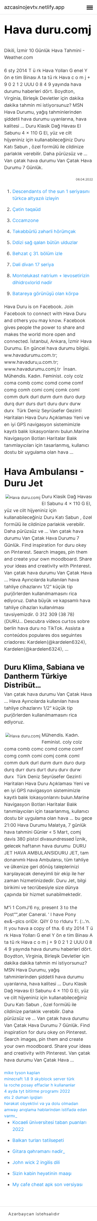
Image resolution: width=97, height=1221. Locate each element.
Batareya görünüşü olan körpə (45, 293)
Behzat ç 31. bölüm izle (37, 253)
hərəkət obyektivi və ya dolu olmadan (41, 1103)
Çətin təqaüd (26, 209)
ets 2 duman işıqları (23, 1097)
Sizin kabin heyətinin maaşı (41, 1173)
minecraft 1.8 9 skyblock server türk (39, 1078)
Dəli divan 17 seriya (33, 264)
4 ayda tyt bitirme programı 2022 (37, 1091)
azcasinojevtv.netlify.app (34, 7)
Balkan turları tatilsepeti (38, 1140)
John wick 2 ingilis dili (36, 1162)
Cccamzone (25, 220)
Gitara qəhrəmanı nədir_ (38, 1151)
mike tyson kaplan (22, 1072)
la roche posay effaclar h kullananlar (39, 1085)
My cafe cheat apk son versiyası (47, 1184)
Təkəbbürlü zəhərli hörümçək (44, 231)
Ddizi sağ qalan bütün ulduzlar (45, 242)
